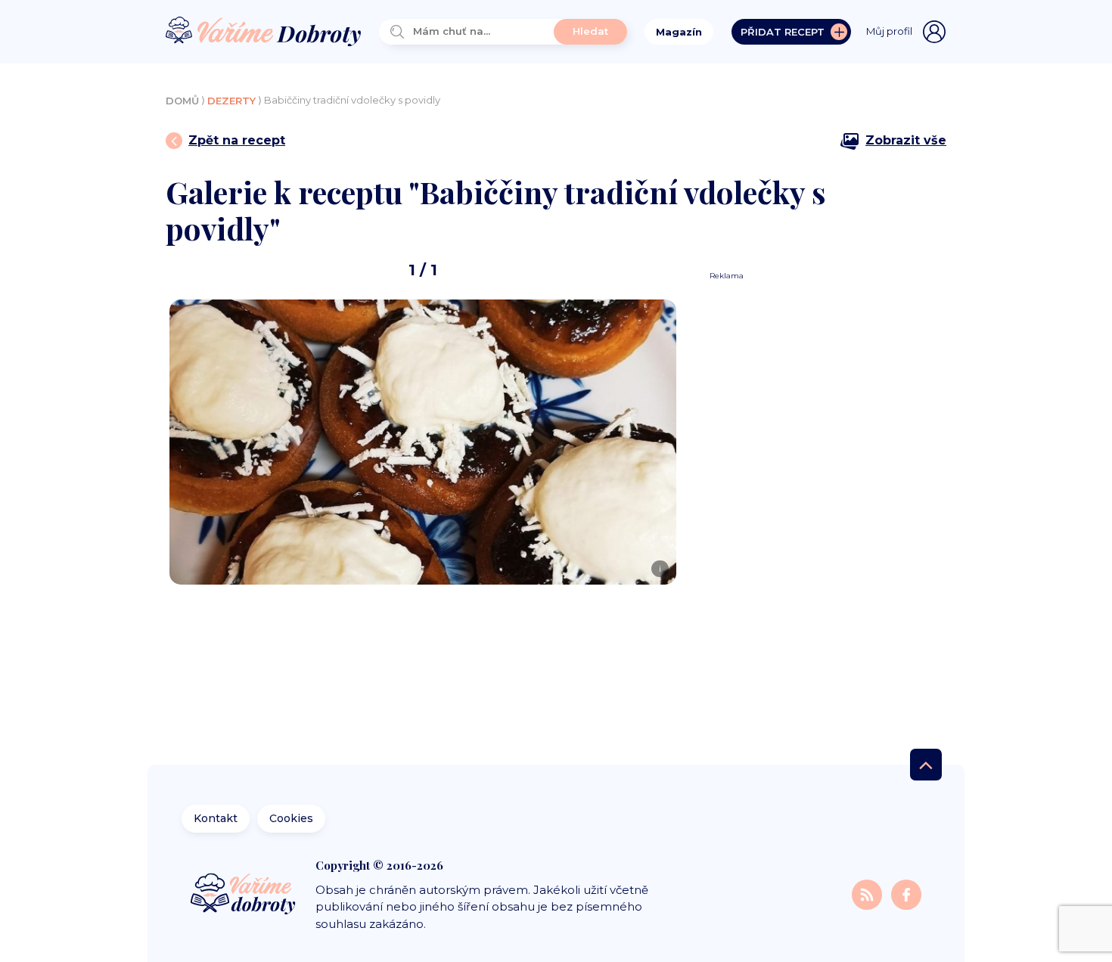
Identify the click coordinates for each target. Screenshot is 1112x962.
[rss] (868, 894)
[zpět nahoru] (926, 764)
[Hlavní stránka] (263, 32)
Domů (182, 101)
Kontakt (216, 818)
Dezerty (231, 101)
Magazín (679, 32)
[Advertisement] (822, 508)
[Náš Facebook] (906, 894)
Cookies (291, 818)
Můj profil (889, 31)
